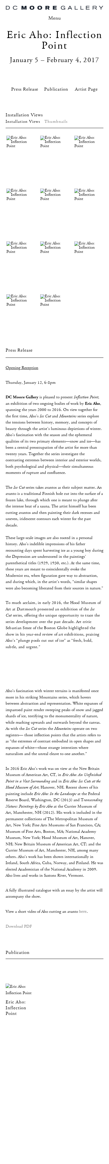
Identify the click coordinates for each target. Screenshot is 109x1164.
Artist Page (86, 89)
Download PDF (19, 926)
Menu (54, 18)
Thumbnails (56, 121)
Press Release (24, 89)
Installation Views (23, 121)
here (83, 911)
